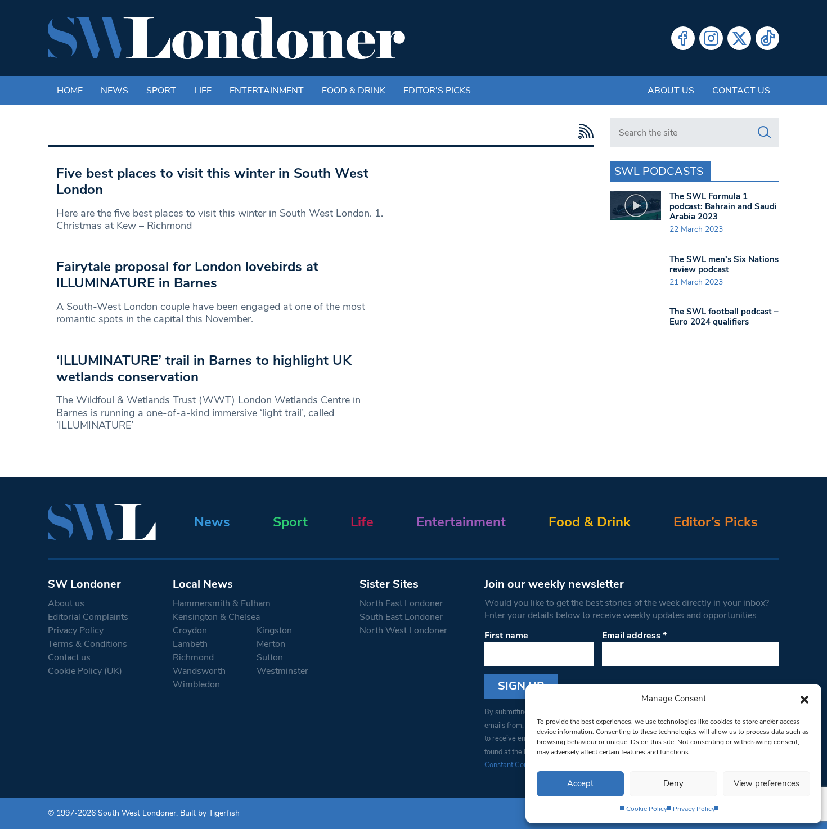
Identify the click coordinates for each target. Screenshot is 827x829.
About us (671, 90)
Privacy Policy (694, 808)
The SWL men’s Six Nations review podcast (724, 264)
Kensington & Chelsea (216, 617)
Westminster (282, 671)
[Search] (764, 132)
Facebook (683, 38)
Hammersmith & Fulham (222, 603)
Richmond (193, 657)
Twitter (739, 38)
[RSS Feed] (583, 131)
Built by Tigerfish (210, 813)
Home (70, 90)
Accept (580, 783)
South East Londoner (401, 617)
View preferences (766, 783)
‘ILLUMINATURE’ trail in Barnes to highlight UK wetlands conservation (204, 369)
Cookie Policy (646, 808)
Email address (634, 635)
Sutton (270, 657)
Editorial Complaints (88, 617)
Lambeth (190, 644)
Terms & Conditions (87, 644)
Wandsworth (199, 671)
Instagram (711, 38)
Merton (271, 644)
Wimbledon (196, 684)
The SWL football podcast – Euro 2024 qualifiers (724, 316)
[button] (804, 698)
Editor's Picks (437, 90)
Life (203, 90)
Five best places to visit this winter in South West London (212, 181)
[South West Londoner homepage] (226, 38)
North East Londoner (401, 603)
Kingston (274, 630)
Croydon (190, 630)
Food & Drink (353, 90)
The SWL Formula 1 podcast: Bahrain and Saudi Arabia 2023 (723, 206)
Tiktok (767, 38)
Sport (161, 90)
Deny (673, 783)
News (114, 90)
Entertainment (267, 90)
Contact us (741, 90)
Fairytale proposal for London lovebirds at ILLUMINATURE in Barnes (187, 275)
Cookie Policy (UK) (85, 671)
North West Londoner (403, 630)
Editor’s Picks (715, 522)
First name (506, 635)
